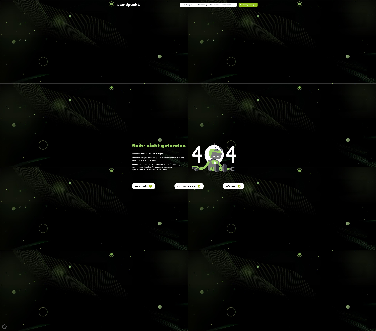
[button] (4, 326)
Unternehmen (228, 5)
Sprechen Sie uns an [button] (186, 186)
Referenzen (214, 5)
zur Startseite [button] (141, 186)
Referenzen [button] (231, 186)
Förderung (202, 5)
